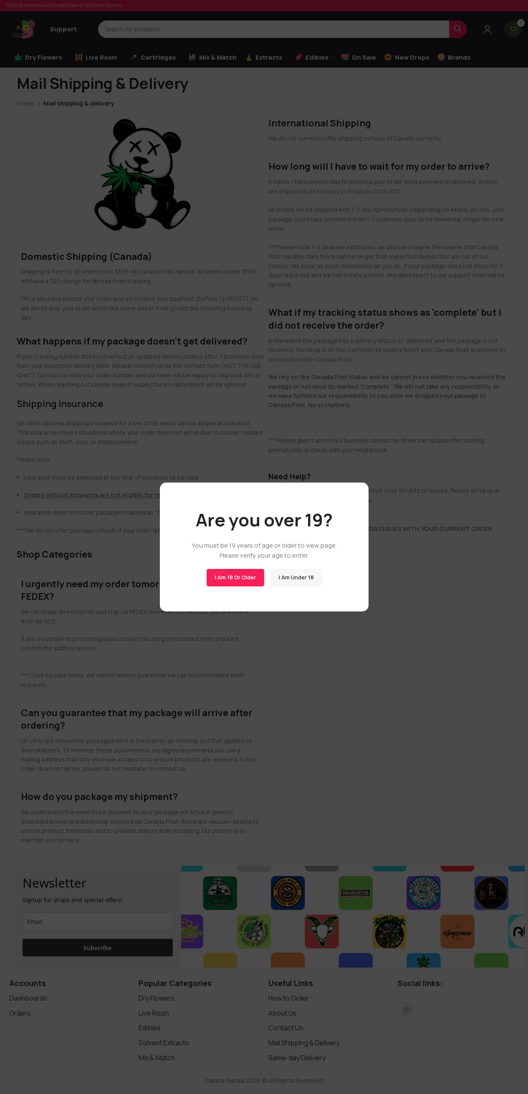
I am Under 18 (295, 577)
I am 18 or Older (235, 577)
